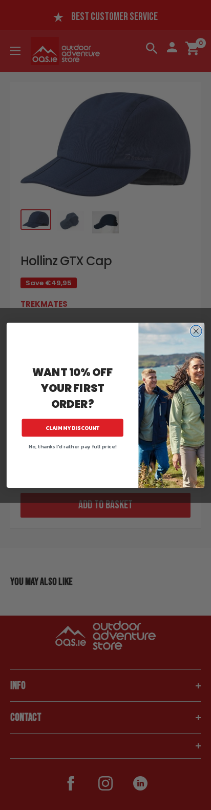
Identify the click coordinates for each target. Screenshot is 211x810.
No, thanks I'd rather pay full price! (72, 446)
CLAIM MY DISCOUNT (73, 427)
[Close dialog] (196, 331)
